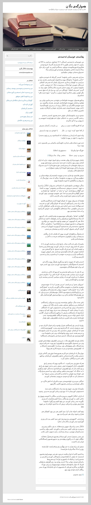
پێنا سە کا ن (62, 49)
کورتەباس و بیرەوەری (50, 49)
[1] (48, 155)
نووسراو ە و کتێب (37, 49)
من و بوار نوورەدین (26, 116)
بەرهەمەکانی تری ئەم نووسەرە (25, 62)
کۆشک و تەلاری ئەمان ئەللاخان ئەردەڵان (19, 100)
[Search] (7, 55)
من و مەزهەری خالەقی (25, 120)
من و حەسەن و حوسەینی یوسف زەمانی (19, 88)
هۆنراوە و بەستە (25, 49)
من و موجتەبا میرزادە (26, 84)
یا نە (83, 49)
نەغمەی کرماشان (27, 108)
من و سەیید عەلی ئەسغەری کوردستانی (20, 92)
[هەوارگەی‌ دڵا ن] (45, 47)
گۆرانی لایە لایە (28, 104)
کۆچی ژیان (29, 112)
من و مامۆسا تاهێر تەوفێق (24, 96)
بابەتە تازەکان (14, 49)
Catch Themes (20, 499)
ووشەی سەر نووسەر (73, 49)
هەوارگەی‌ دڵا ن (76, 6)
